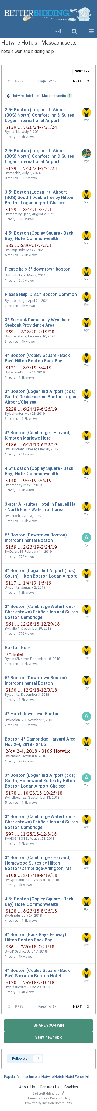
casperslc (17, 250)
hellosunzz (17, 797)
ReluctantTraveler (22, 449)
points (14, 587)
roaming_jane (19, 214)
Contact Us (50, 1087)
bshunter (16, 413)
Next (77, 81)
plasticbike (18, 987)
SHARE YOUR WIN (48, 1025)
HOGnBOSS (18, 838)
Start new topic (48, 1037)
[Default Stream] (58, 31)
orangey (15, 485)
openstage (17, 301)
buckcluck (17, 275)
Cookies (71, 1087)
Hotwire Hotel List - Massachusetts (39, 95)
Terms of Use (37, 1098)
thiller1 (14, 628)
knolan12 (16, 720)
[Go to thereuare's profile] (86, 112)
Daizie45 (16, 372)
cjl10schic (17, 951)
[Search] (74, 31)
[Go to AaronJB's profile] (86, 537)
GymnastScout (21, 880)
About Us (27, 1087)
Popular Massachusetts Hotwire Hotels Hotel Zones (46, 1077)
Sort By (81, 71)
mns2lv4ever (19, 659)
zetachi (15, 516)
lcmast (14, 756)
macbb (14, 132)
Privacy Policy (60, 1098)
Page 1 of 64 (48, 81)
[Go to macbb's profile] (86, 153)
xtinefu (14, 915)
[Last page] (88, 81)
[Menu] (91, 31)
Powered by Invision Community (48, 1103)
